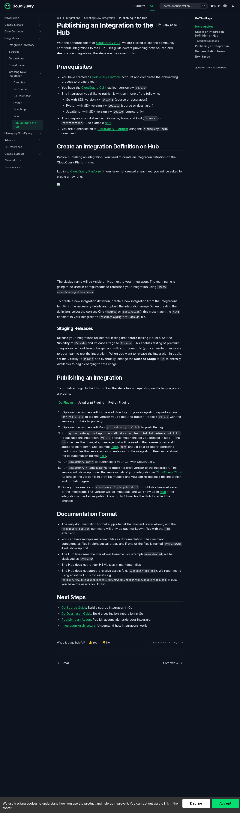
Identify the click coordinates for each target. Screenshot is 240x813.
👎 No (106, 642)
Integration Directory (21, 44)
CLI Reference (13, 146)
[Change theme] (233, 6)
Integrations (11, 38)
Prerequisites (204, 26)
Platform (139, 5)
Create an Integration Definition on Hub (209, 33)
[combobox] (184, 6)
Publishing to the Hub (25, 124)
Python (18, 102)
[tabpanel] (120, 456)
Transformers (17, 65)
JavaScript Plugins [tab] (91, 402)
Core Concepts (13, 31)
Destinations (16, 58)
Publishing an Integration (212, 46)
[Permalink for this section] (95, 66)
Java (17, 116)
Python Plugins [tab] (118, 402)
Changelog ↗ (12, 160)
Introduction (11, 17)
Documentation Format (210, 51)
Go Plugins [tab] (66, 402)
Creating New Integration (17, 73)
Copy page (170, 24)
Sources (14, 51)
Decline (196, 803)
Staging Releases (208, 40)
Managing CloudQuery (18, 133)
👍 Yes (93, 642)
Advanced (10, 140)
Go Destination (23, 95)
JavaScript (20, 109)
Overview (20, 82)
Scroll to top (201, 72)
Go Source (20, 89)
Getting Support (14, 153)
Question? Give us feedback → (212, 67)
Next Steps (202, 56)
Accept (225, 803)
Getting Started (13, 24)
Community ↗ (12, 167)
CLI (152, 5)
